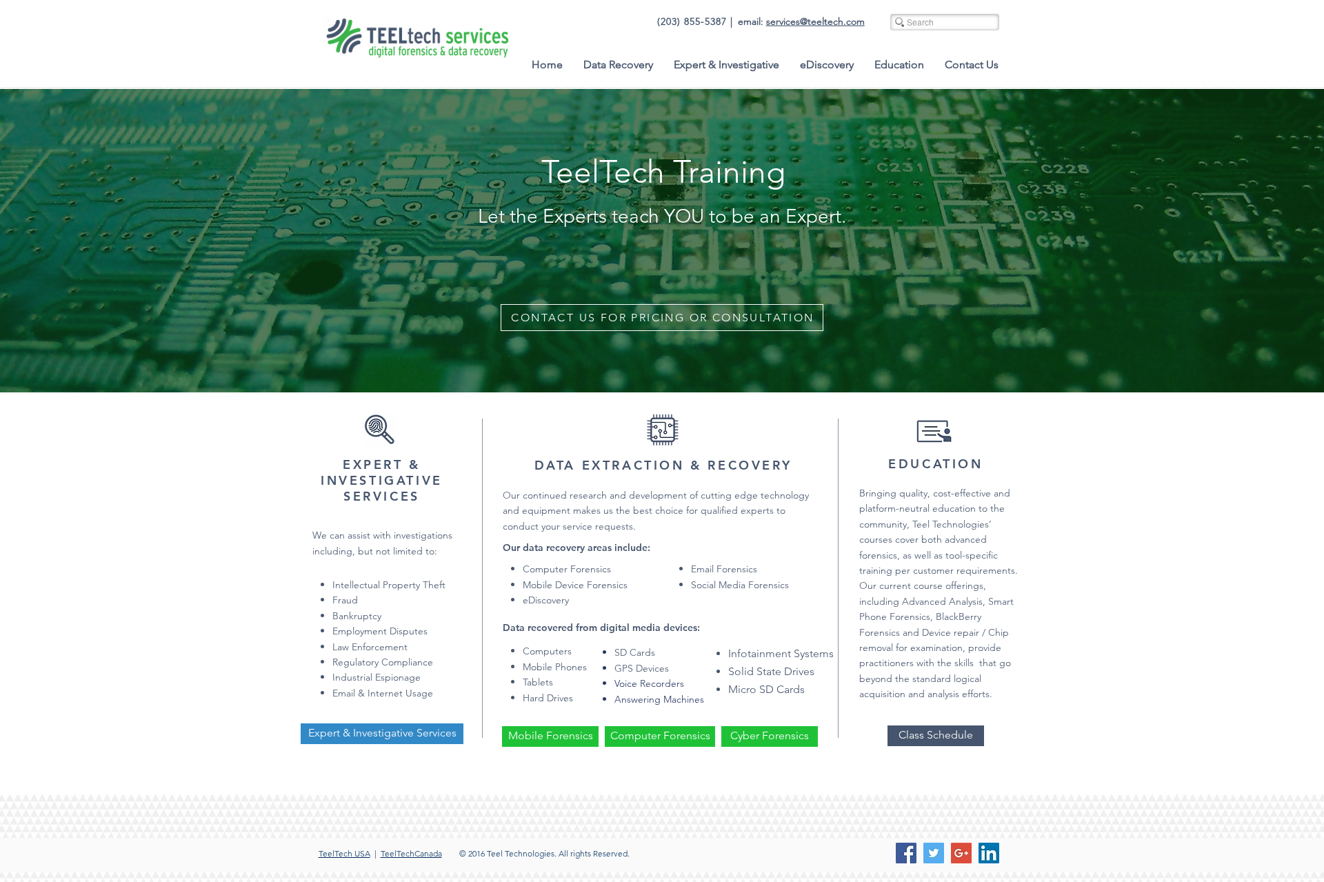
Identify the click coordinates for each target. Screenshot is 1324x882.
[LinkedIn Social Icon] (989, 853)
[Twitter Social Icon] (933, 853)
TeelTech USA (344, 853)
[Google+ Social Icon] (961, 853)
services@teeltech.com (815, 21)
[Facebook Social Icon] (906, 853)
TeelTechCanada (411, 853)
